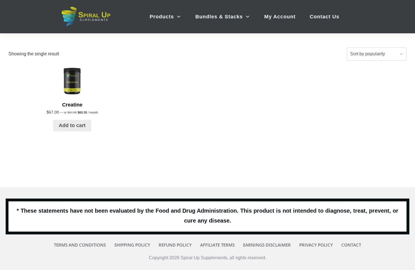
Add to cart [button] (72, 125)
